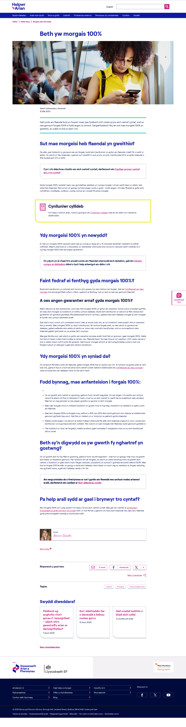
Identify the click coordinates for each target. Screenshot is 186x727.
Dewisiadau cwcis (112, 714)
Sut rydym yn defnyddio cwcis (91, 714)
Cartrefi (66, 15)
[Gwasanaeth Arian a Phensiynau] (24, 668)
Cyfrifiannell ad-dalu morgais (129, 367)
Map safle (73, 714)
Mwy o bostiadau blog (50, 647)
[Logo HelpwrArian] (20, 6)
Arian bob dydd (37, 15)
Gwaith (136, 15)
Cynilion (125, 15)
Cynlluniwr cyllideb (99, 212)
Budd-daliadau (19, 15)
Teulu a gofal (53, 15)
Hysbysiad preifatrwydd (38, 714)
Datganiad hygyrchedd (59, 714)
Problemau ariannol (82, 15)
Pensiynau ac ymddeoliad (106, 15)
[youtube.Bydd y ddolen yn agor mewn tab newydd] (168, 695)
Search (166, 6)
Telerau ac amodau (20, 714)
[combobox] (140, 6)
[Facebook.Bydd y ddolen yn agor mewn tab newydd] (142, 695)
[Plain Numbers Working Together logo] (163, 667)
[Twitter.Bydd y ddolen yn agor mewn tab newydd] (155, 695)
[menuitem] (19, 15)
